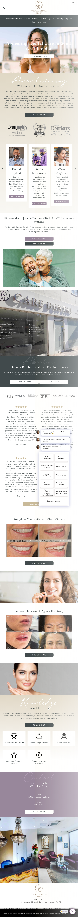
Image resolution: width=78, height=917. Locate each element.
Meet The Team (24, 382)
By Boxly (64, 911)
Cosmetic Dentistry (14, 18)
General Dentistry (31, 18)
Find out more (16, 197)
